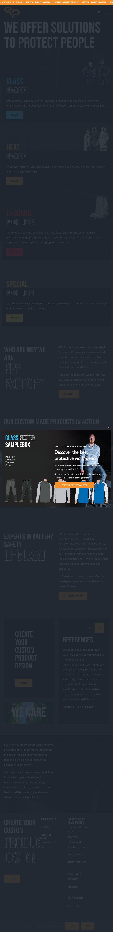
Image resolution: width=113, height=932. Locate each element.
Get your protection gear (74, 485)
